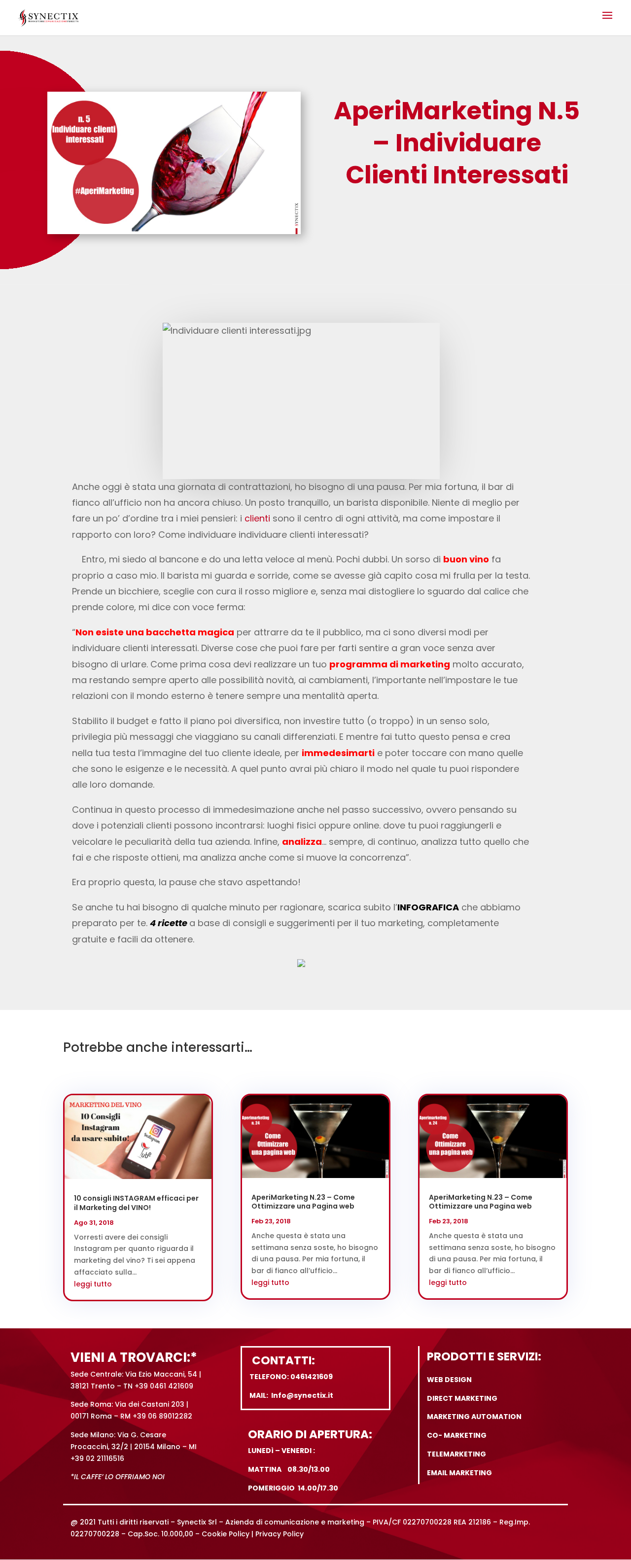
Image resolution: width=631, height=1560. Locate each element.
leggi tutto (93, 1284)
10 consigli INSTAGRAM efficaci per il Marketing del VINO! (136, 1202)
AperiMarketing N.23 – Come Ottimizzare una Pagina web (303, 1201)
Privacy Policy (279, 1534)
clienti (257, 518)
